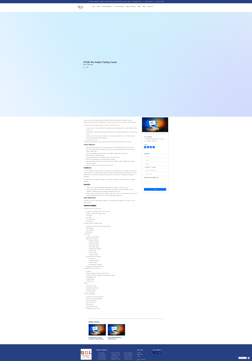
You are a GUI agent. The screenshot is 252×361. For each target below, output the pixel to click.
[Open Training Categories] (112, 6)
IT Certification (102, 352)
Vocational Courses (128, 358)
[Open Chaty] (248, 357)
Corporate (153, 167)
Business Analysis (102, 358)
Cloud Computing (102, 356)
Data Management (102, 354)
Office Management (128, 352)
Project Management (128, 354)
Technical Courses (128, 356)
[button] (145, 147)
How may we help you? (151, 177)
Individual (147, 167)
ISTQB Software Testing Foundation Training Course (96, 338)
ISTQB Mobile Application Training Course (114, 338)
